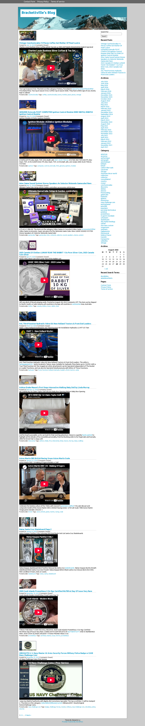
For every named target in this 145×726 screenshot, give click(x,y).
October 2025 (106, 99)
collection (104, 175)
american (104, 154)
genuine (62, 166)
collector (104, 177)
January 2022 (106, 143)
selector (59, 235)
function (45, 370)
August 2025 (105, 101)
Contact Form (29, 2)
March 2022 (105, 139)
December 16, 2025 (33, 593)
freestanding (105, 193)
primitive (104, 212)
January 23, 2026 (32, 460)
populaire (104, 208)
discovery (104, 187)
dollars (30, 306)
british (30, 512)
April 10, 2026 (31, 257)
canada (39, 306)
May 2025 (104, 105)
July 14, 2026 (31, 45)
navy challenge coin (34, 707)
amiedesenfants (106, 278)
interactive (31, 441)
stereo (76, 235)
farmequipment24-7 (26, 364)
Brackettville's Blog (38, 12)
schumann (104, 218)
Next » (28, 715)
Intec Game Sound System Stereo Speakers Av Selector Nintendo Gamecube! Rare (55, 183)
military (68, 707)
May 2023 (104, 126)
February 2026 (106, 91)
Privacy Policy (43, 2)
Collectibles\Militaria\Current (51, 703)
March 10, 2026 (31, 326)
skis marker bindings (108, 222)
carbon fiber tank (107, 168)
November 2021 (106, 145)
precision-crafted (67, 506)
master (63, 707)
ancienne (104, 156)
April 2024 (104, 118)
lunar (49, 306)
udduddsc (104, 241)
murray (71, 441)
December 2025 (106, 95)
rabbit (53, 306)
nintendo (53, 235)
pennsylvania (105, 204)
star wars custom (107, 225)
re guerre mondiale (107, 216)
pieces (74, 94)
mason (66, 441)
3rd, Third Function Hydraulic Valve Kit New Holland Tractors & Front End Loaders (55, 324)
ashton (41, 441)
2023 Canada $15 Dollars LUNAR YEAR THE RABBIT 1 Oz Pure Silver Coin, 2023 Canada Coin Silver (113, 66)
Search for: (105, 32)
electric (103, 191)
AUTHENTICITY (74, 632)
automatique (105, 162)
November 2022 (106, 134)
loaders (62, 370)
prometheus (32, 635)
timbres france (106, 235)
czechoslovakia (33, 94)
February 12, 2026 (32, 389)
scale (61, 512)
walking (80, 441)
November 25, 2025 (33, 657)
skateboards (69, 568)
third (67, 370)
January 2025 (106, 110)
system (81, 235)
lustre (60, 94)
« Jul (106, 269)
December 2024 (106, 112)
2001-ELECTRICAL (61, 160)
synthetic (104, 229)
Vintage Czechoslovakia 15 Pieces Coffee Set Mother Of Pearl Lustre (49, 43)
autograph (105, 160)
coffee (44, 94)
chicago (103, 171)
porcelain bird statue (108, 210)
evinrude (52, 166)
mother (64, 94)
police (93, 707)
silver (57, 306)
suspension (105, 227)
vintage (78, 94)
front (40, 370)
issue (53, 635)
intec (48, 235)
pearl (69, 94)
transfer (104, 237)
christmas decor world (109, 173)
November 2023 (106, 122)
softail (103, 223)
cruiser (103, 183)
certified (43, 635)
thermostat (105, 233)
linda (61, 441)
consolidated (105, 179)
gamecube (31, 235)
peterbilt (104, 206)
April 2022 (104, 137)
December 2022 (106, 132)
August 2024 (105, 116)
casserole (104, 170)
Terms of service (57, 2)
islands (49, 635)
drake (46, 441)
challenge (53, 707)
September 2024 (107, 114)
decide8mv (105, 276)
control (46, 166)
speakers (70, 235)
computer (40, 166)
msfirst (58, 635)
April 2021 (104, 147)
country (103, 181)
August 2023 (105, 124)
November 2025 (106, 97)
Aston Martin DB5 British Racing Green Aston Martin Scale (44, 458)
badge (47, 707)
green (48, 512)
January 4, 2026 (32, 531)
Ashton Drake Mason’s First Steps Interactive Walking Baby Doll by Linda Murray (54, 387)
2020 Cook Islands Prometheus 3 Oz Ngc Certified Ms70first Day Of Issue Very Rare (55, 591)
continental (76, 304)
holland (50, 370)
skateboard (32, 573)
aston (38, 512)
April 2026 (104, 87)
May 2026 (104, 85)
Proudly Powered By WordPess (72, 722)
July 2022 (104, 135)
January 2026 (106, 93)
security (21, 709)
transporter (105, 239)
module (73, 166)
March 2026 (105, 89)
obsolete (88, 707)
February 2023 (106, 130)
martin (52, 512)
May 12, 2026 (31, 185)
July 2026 (104, 81)
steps (76, 441)
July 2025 (104, 103)
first (50, 441)
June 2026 (104, 83)
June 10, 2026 (31, 116)
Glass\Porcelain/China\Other (82, 89)
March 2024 (105, 120)
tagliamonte (105, 231)
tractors (72, 370)
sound (65, 235)
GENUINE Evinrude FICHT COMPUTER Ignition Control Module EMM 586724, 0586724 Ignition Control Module (112, 52)
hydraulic (31, 370)
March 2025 (105, 107)
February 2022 (106, 141)
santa (46, 573)
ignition (30, 166)
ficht (57, 166)
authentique (105, 158)
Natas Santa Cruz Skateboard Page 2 (35, 529)
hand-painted (87, 435)
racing (57, 512)
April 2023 (104, 128)
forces (58, 707)
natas (42, 573)
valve (77, 370)
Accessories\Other (88, 229)
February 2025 (106, 108)
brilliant (103, 164)
